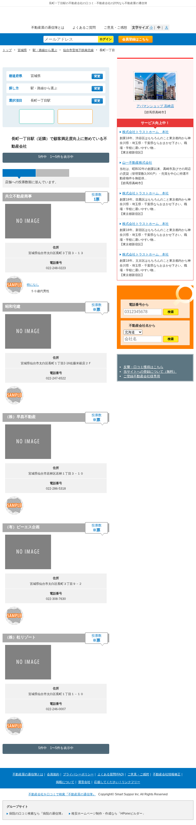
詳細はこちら (77, 222)
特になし (33, 285)
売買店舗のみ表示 (75, 116)
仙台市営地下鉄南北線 (78, 50)
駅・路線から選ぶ (45, 50)
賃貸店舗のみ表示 (36, 116)
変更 (97, 76)
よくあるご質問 (84, 27)
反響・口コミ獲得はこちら (143, 367)
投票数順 (19, 173)
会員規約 (53, 774)
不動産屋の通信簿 (98, 17)
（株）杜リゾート (20, 637)
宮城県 (22, 50)
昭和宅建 (12, 306)
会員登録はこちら (135, 39)
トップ (7, 50)
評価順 (52, 173)
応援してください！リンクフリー (117, 782)
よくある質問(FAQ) (110, 774)
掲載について (65, 782)
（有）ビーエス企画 (22, 527)
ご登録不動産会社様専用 (142, 376)
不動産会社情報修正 (166, 774)
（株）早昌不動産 (20, 416)
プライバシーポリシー (78, 774)
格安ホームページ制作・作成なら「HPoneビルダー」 (108, 813)
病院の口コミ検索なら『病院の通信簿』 (36, 813)
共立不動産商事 (18, 196)
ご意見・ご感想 (115, 27)
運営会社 (84, 782)
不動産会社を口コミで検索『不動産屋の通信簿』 (62, 794)
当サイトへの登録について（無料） (150, 371)
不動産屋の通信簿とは (47, 27)
